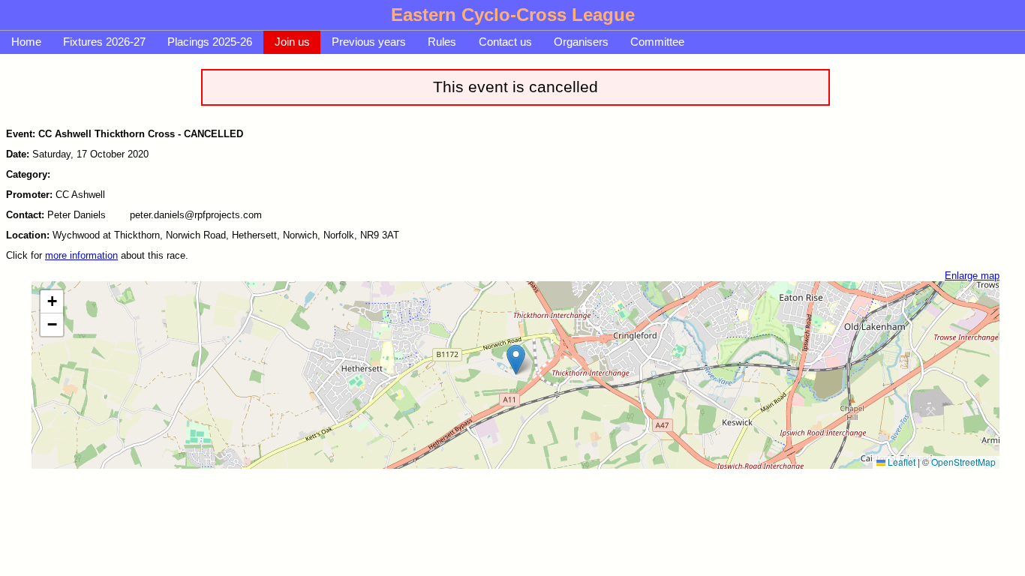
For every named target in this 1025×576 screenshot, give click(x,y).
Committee (657, 42)
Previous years (369, 42)
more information (81, 255)
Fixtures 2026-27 (104, 42)
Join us (292, 42)
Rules (442, 42)
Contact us (505, 42)
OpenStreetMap (963, 461)
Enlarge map (972, 275)
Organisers (581, 42)
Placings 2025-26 (209, 42)
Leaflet (900, 461)
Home (26, 42)
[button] (515, 359)
